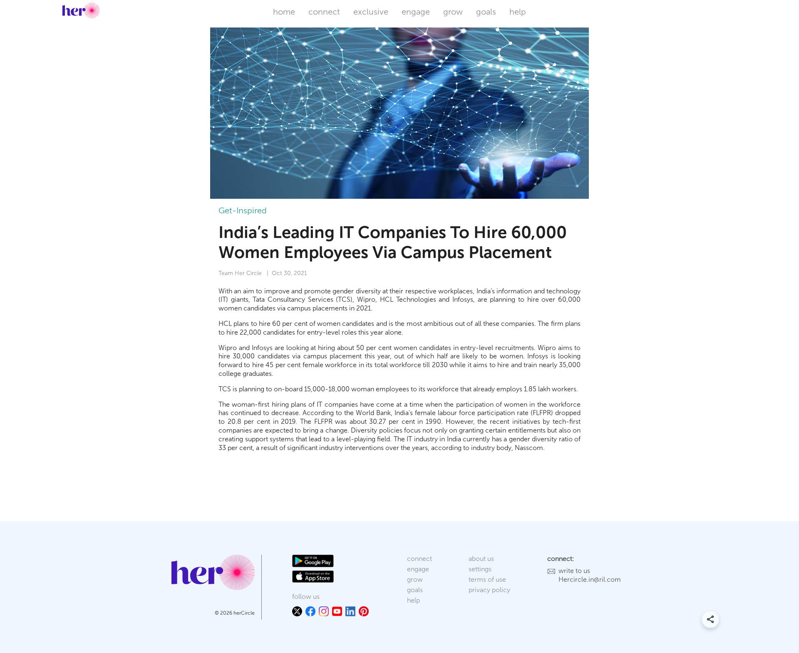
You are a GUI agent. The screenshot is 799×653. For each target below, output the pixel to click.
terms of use (487, 579)
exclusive (370, 12)
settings (480, 569)
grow (453, 12)
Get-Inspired (242, 210)
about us (481, 559)
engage (416, 12)
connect (324, 12)
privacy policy (489, 590)
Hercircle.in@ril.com (589, 579)
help (517, 12)
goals (486, 12)
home (284, 12)
